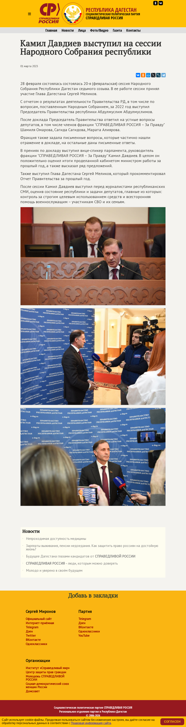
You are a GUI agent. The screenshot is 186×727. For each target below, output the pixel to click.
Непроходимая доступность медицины (54, 539)
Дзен (29, 631)
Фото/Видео (99, 30)
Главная (51, 30)
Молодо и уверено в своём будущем (52, 571)
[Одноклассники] (143, 75)
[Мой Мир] (148, 75)
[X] (153, 75)
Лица (82, 30)
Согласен (172, 721)
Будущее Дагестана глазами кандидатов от (78, 557)
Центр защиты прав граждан (46, 672)
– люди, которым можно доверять (70, 564)
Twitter (31, 635)
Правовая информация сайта (91, 723)
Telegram (32, 627)
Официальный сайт (39, 618)
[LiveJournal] (158, 75)
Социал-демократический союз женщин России (47, 685)
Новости (68, 30)
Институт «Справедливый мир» (48, 668)
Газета (117, 30)
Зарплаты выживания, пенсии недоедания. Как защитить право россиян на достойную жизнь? (90, 547)
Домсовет (33, 691)
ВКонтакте (33, 639)
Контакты (133, 30)
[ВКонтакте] (138, 75)
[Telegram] (163, 75)
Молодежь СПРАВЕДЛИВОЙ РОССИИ (45, 678)
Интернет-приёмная (40, 623)
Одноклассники (36, 644)
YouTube (84, 635)
